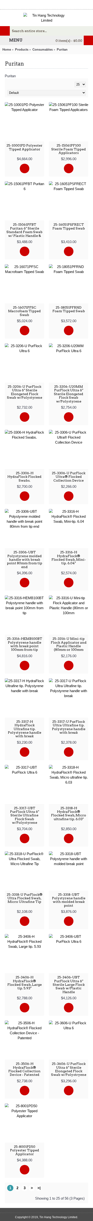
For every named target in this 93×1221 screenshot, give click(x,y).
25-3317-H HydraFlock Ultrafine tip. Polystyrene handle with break (24, 729)
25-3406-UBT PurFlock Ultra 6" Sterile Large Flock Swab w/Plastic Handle (69, 984)
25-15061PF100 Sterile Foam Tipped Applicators (68, 149)
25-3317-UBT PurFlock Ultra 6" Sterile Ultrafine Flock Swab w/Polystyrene (24, 815)
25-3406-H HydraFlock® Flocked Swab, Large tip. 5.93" (24, 982)
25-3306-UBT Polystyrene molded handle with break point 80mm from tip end (24, 559)
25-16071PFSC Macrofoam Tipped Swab (24, 311)
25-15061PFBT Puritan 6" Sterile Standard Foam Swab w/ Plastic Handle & (24, 230)
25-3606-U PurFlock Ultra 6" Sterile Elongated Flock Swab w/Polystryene (68, 1069)
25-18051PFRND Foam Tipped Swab (68, 309)
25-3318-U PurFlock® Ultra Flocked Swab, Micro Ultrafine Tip (24, 898)
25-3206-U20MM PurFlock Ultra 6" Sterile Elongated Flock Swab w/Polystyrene (68, 394)
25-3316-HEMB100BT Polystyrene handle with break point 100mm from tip (24, 644)
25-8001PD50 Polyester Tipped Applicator (24, 1150)
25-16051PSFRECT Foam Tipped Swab (68, 226)
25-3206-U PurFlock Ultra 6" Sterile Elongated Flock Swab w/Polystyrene (24, 392)
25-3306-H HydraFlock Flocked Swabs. (24, 476)
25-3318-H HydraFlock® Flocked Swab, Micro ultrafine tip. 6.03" (68, 813)
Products (21, 49)
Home (6, 49)
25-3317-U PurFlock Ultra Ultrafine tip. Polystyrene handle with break (68, 727)
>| (39, 1188)
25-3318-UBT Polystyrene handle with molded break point (68, 900)
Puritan (62, 49)
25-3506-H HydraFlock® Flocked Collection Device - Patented (24, 1069)
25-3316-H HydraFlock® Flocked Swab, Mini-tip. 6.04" (69, 557)
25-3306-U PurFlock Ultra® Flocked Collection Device (68, 476)
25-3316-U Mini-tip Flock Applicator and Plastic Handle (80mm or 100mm (69, 644)
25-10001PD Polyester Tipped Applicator (24, 147)
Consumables (42, 49)
